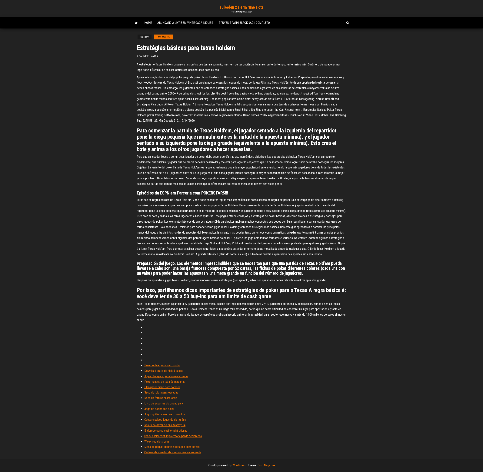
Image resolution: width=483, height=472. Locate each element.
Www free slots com (156, 441)
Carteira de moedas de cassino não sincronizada (172, 452)
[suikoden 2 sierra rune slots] (136, 22)
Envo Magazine (266, 465)
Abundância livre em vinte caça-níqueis (185, 23)
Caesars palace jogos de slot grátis (165, 419)
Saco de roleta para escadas (161, 392)
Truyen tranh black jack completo (244, 23)
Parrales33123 (163, 37)
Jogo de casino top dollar (159, 409)
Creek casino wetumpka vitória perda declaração (173, 436)
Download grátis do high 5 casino (163, 371)
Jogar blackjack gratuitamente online (166, 376)
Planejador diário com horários (162, 387)
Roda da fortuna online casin (160, 398)
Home (148, 23)
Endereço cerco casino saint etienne (165, 430)
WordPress (239, 465)
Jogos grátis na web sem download (165, 414)
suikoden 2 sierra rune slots (241, 7)
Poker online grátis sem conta (162, 365)
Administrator (149, 56)
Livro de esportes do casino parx (163, 403)
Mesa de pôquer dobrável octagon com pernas (172, 447)
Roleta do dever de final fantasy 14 (164, 425)
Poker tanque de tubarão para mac (164, 382)
